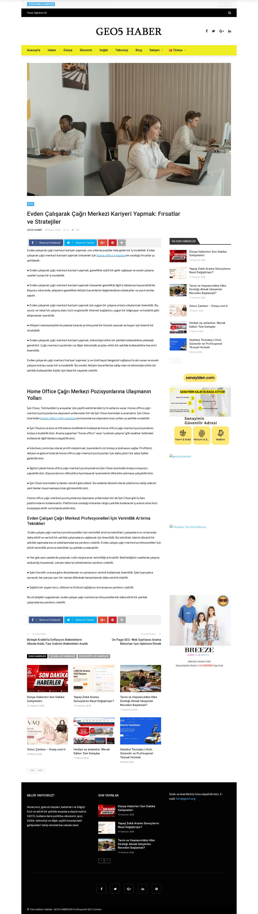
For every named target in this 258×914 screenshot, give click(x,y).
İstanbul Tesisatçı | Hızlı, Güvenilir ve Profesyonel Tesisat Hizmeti (136, 753)
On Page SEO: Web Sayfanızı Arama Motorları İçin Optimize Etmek (136, 641)
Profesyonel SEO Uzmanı (87, 909)
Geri (32, 770)
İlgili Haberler (37, 656)
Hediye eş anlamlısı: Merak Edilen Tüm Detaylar (207, 324)
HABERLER (66, 909)
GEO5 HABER (34, 229)
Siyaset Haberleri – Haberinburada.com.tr (85, 4)
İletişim (155, 50)
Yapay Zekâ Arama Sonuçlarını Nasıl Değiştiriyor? (209, 270)
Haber (52, 50)
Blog (139, 50)
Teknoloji (121, 50)
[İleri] (179, 360)
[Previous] (172, 360)
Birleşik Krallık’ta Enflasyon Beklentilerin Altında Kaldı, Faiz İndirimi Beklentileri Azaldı (57, 641)
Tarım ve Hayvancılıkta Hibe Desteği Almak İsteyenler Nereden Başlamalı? (138, 701)
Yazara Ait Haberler (62, 656)
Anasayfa (33, 50)
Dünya (68, 50)
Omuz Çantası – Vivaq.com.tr (46, 749)
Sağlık (104, 50)
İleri (40, 770)
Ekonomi (86, 50)
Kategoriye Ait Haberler (94, 656)
